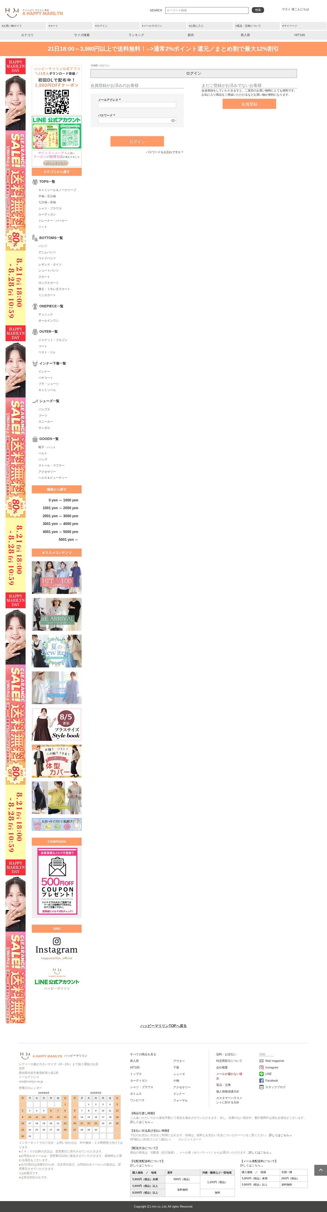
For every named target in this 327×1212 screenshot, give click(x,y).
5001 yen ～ (68, 539)
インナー (44, 371)
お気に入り (197, 25)
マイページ (290, 25)
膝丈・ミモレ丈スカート (54, 289)
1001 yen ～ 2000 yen (60, 508)
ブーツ (42, 415)
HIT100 (300, 35)
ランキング (136, 35)
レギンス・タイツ (50, 264)
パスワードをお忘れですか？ (165, 152)
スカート (44, 276)
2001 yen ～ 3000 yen (60, 516)
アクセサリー (47, 471)
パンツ (42, 246)
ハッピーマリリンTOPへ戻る (163, 1026)
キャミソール (47, 390)
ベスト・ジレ (47, 352)
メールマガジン (152, 25)
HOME (94, 65)
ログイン (102, 25)
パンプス (44, 409)
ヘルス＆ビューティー (52, 477)
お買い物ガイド (12, 25)
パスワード (107, 115)
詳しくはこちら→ (141, 1122)
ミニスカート (47, 295)
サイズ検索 (82, 35)
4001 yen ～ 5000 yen (60, 532)
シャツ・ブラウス (50, 208)
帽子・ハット (47, 447)
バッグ (42, 459)
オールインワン (48, 320)
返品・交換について (249, 25)
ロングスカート (48, 282)
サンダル (44, 428)
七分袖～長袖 (47, 202)
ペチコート (45, 377)
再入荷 (245, 35)
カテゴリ (27, 35)
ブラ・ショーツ (48, 383)
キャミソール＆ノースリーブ (57, 190)
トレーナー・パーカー (52, 220)
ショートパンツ (48, 270)
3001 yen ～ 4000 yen (60, 524)
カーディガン (47, 214)
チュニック (45, 314)
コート (42, 346)
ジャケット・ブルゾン (52, 340)
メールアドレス (110, 99)
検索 (258, 10)
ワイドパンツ (47, 258)
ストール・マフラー (51, 465)
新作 (191, 35)
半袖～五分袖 (47, 196)
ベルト (42, 453)
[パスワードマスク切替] (173, 120)
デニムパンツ (47, 252)
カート (54, 25)
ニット (42, 226)
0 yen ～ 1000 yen (63, 500)
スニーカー (45, 421)
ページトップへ (320, 1170)
